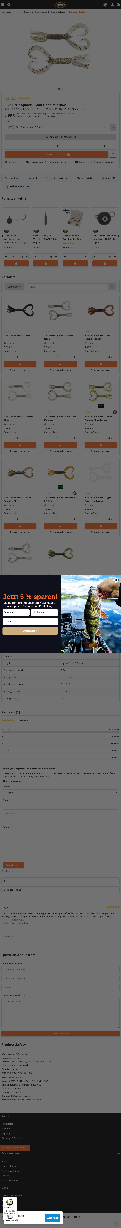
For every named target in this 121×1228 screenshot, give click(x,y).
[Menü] (15, 1198)
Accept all (52, 1217)
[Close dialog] (116, 580)
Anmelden (30, 630)
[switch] (10, 1217)
